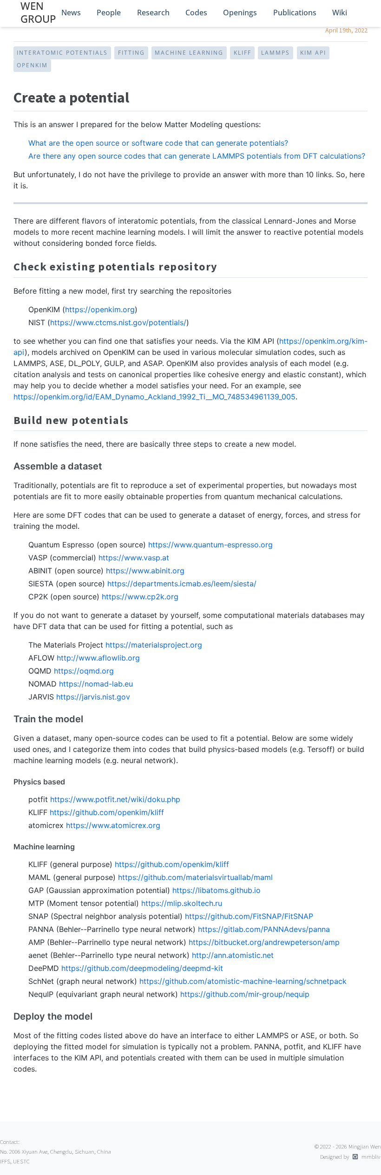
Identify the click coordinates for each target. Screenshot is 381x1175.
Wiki (339, 12)
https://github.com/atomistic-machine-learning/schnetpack (243, 981)
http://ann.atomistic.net (233, 955)
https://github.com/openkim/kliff (107, 812)
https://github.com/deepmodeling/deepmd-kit (142, 968)
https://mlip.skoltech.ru (181, 903)
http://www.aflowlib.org (98, 657)
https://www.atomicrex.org (113, 825)
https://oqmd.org (84, 670)
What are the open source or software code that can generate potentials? (158, 143)
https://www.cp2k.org (140, 596)
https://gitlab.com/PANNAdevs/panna (264, 929)
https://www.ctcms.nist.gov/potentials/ (118, 322)
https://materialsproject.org (153, 644)
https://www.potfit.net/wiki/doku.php (115, 799)
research (153, 12)
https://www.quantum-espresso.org (210, 544)
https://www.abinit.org (145, 570)
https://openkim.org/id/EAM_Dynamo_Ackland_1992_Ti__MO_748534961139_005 (154, 396)
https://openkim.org (100, 309)
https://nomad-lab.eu (96, 683)
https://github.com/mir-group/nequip (244, 994)
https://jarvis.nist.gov (93, 696)
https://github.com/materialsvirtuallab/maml (195, 877)
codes (196, 12)
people (109, 12)
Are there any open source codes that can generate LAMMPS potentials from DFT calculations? (196, 156)
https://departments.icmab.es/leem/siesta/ (181, 583)
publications (294, 12)
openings (240, 12)
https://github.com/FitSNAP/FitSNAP (249, 916)
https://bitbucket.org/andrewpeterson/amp (264, 942)
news (71, 12)
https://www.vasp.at (134, 557)
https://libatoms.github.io (216, 890)
